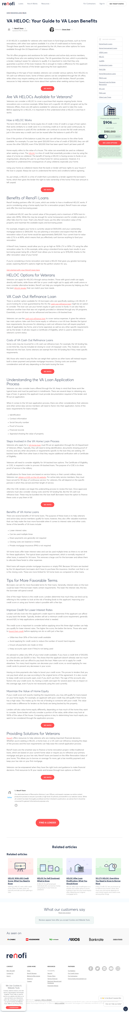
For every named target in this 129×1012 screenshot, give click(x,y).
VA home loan (35, 445)
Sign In (102, 4)
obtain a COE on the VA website (32, 477)
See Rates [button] (47, 88)
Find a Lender (47, 823)
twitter (97, 968)
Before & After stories (33, 976)
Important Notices (53, 985)
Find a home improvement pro (77, 978)
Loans (21, 4)
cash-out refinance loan (61, 304)
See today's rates (117, 4)
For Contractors (89, 4)
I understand (13, 1007)
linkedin (104, 968)
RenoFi (8, 3)
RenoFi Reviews (32, 973)
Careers (29, 981)
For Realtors (71, 970)
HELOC (32, 153)
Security (50, 973)
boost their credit (16, 631)
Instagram (118, 968)
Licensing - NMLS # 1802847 (43, 1000)
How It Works (32, 4)
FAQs (28, 970)
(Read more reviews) (64, 912)
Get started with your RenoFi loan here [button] (23, 270)
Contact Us (10, 973)
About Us (30, 978)
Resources (45, 4)
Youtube (111, 968)
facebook (90, 968)
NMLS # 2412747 (59, 1003)
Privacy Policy (52, 976)
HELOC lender (20, 288)
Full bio (9, 797)
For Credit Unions (73, 973)
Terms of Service (52, 978)
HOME (8, 13)
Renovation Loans (16, 13)
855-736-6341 (11, 970)
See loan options (110, 143)
